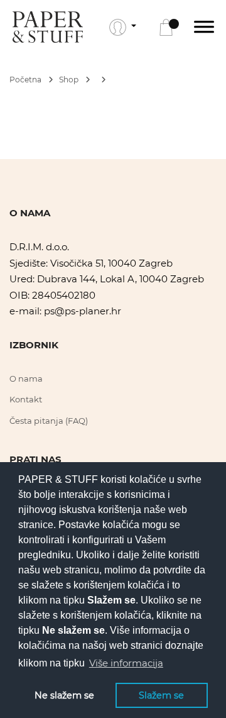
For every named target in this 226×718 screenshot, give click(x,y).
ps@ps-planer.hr (82, 311)
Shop (69, 79)
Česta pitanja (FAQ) (48, 421)
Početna (26, 79)
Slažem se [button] (161, 695)
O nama (26, 378)
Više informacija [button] (126, 663)
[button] (122, 27)
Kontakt (25, 399)
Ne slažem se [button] (64, 695)
